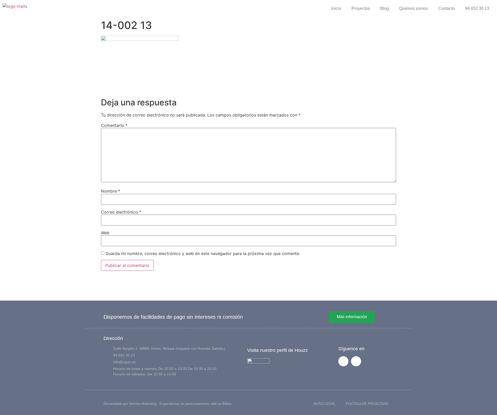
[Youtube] (356, 361)
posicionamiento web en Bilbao (208, 404)
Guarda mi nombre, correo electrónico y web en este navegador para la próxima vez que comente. (203, 253)
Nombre (110, 191)
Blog (384, 8)
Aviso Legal (324, 404)
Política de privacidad (367, 404)
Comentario (114, 125)
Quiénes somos (413, 8)
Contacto (446, 8)
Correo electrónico (121, 212)
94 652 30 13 (477, 8)
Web (105, 233)
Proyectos (361, 8)
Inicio (336, 8)
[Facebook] (343, 361)
